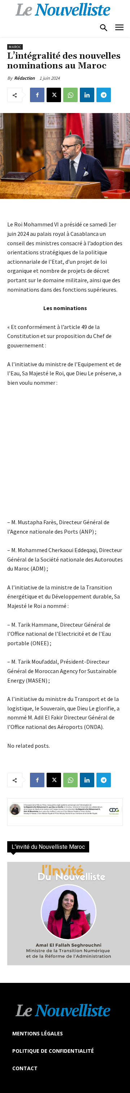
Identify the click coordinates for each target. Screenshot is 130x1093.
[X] (54, 95)
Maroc (15, 47)
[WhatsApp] (70, 95)
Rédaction (24, 78)
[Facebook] (37, 95)
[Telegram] (103, 95)
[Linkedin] (87, 95)
